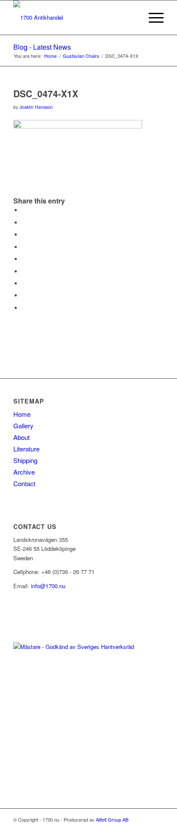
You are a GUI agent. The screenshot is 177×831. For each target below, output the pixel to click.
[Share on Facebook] (24, 210)
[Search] (131, 17)
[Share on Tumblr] (24, 271)
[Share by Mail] (24, 308)
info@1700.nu (48, 586)
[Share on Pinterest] (24, 247)
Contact (24, 483)
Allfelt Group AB (112, 819)
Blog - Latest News (42, 47)
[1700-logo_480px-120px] (73, 17)
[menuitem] (131, 17)
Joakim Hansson (36, 107)
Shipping (25, 460)
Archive (24, 471)
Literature (26, 448)
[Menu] (152, 17)
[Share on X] (24, 222)
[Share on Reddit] (24, 295)
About (21, 437)
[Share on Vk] (24, 283)
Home (22, 414)
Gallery (23, 425)
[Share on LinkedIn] (24, 259)
